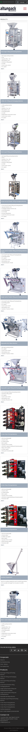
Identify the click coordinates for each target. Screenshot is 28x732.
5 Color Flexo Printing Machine (7, 702)
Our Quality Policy (4, 666)
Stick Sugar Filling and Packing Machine (7, 673)
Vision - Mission (4, 664)
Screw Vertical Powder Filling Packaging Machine (7, 685)
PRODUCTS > (10, 14)
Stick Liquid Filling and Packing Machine (7, 681)
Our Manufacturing (5, 662)
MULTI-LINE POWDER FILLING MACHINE (9, 711)
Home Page (3, 14)
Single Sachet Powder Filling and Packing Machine (8, 693)
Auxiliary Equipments (5, 709)
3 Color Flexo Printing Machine (7, 707)
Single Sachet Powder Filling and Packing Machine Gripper (8, 689)
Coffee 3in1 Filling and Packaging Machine (8, 677)
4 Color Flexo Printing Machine (7, 704)
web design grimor (14, 730)
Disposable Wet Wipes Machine (7, 696)
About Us (2, 660)
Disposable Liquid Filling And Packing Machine (9, 699)
